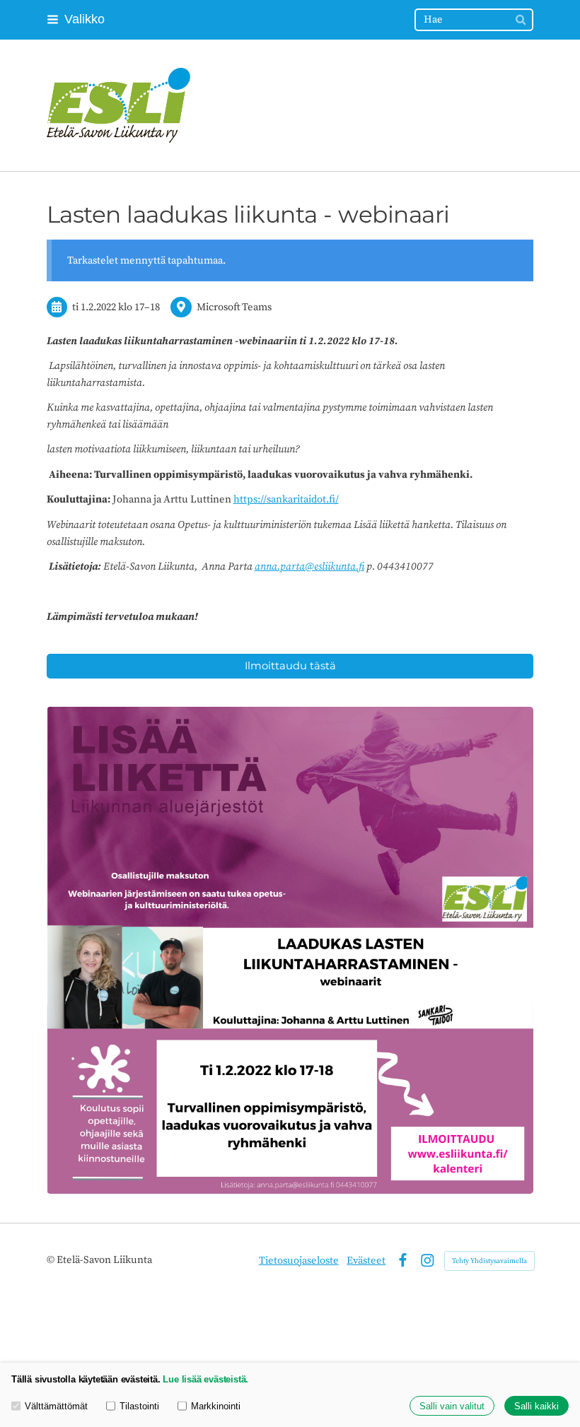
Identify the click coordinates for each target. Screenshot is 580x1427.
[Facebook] (402, 1260)
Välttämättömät (56, 1406)
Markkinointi (215, 1406)
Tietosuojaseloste (299, 1260)
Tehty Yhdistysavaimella (489, 1261)
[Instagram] (427, 1260)
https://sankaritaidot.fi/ (286, 499)
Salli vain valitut (452, 1406)
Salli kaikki (536, 1406)
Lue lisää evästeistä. (205, 1379)
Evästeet (366, 1260)
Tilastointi (139, 1406)
